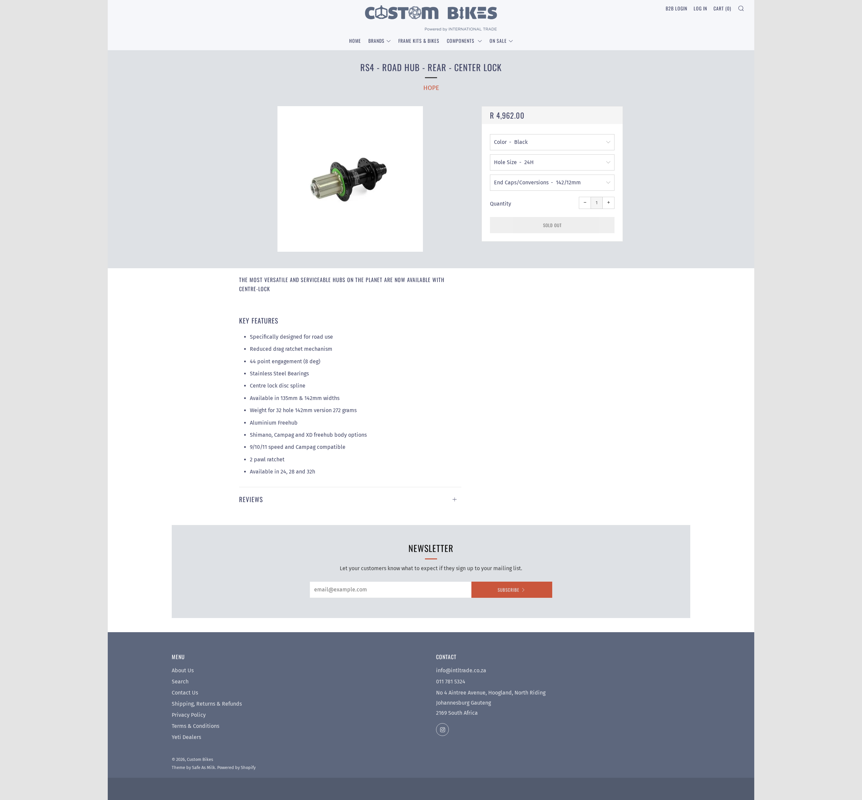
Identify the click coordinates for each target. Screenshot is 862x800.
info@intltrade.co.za (461, 670)
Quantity (500, 204)
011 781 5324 (450, 681)
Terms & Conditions (195, 726)
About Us (183, 670)
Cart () (722, 8)
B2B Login (676, 8)
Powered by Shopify (236, 767)
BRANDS (376, 40)
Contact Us (185, 692)
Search (180, 681)
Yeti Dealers (186, 737)
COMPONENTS (461, 40)
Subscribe (508, 589)
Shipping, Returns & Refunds (207, 704)
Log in (700, 8)
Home (355, 40)
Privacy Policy (189, 715)
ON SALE (498, 40)
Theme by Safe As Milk (193, 767)
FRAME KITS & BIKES (418, 40)
